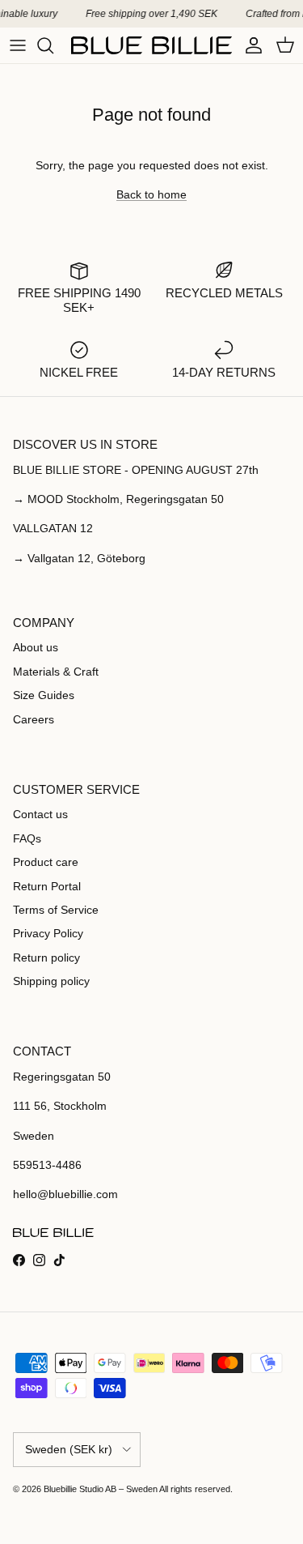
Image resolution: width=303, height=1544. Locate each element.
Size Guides (43, 695)
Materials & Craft (56, 671)
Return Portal (47, 886)
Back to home (151, 194)
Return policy (46, 957)
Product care (45, 861)
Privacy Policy (48, 933)
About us (35, 647)
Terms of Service (56, 909)
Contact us (40, 814)
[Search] (53, 45)
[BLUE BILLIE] (151, 45)
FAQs (27, 838)
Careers (33, 719)
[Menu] (18, 45)
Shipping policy (51, 981)
